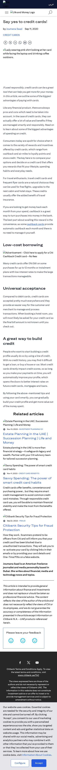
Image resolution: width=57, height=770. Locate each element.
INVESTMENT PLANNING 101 (31, 429)
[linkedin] (15, 42)
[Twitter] (28, 662)
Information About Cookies (36, 754)
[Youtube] (37, 662)
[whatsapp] (20, 42)
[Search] (50, 12)
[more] (7, 12)
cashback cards (35, 224)
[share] (30, 42)
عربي (51, 4)
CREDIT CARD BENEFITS (29, 473)
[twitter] (10, 42)
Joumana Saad (14, 28)
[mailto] (25, 42)
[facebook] (5, 42)
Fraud (22, 521)
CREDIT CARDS (11, 35)
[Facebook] (20, 662)
